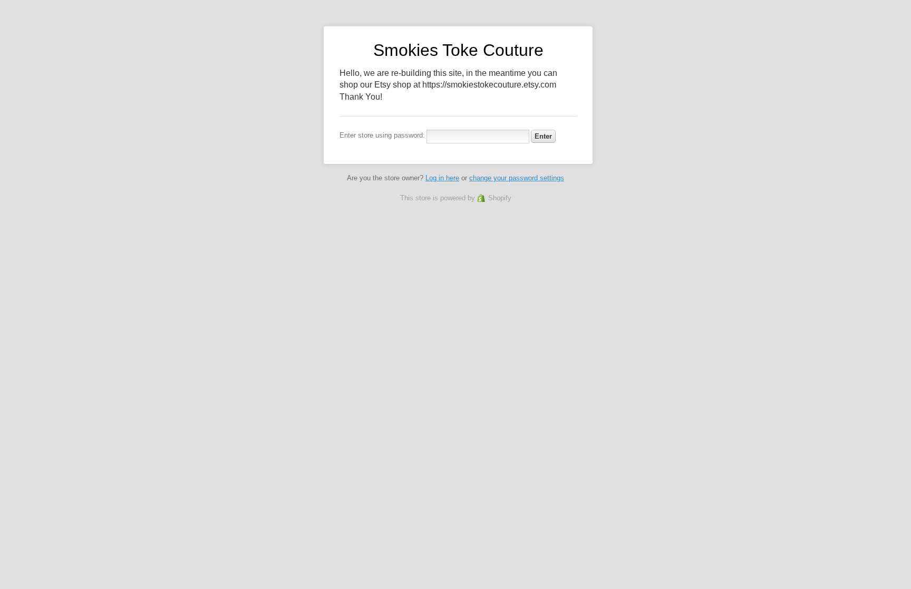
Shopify (499, 198)
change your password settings (516, 178)
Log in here (442, 178)
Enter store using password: (382, 135)
